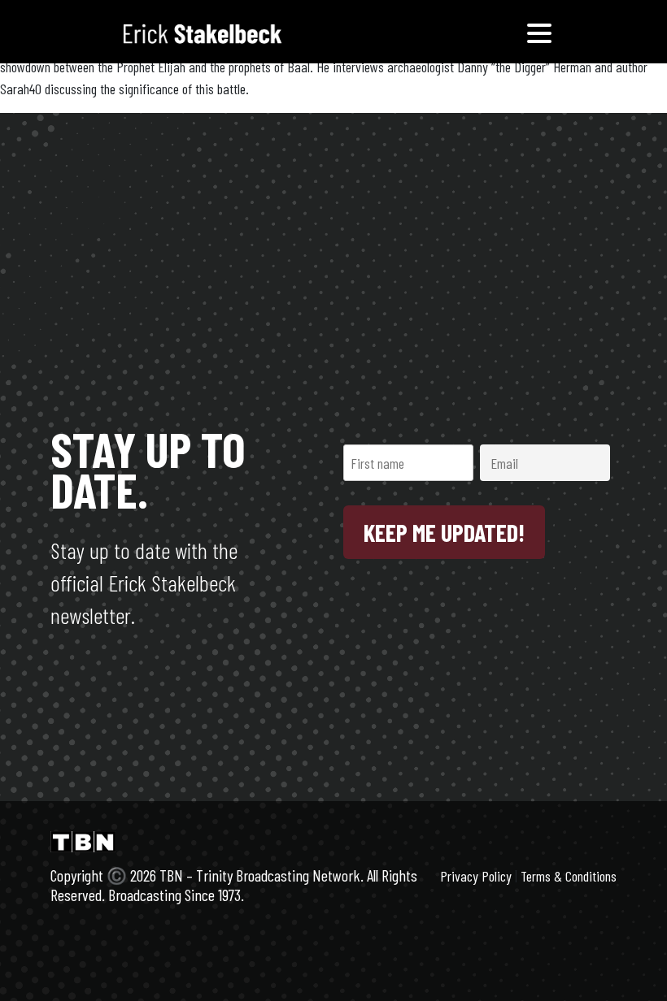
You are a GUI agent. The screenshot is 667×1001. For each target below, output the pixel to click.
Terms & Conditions (569, 876)
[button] (539, 31)
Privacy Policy (476, 876)
